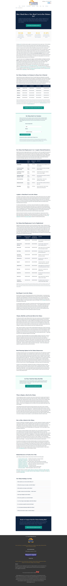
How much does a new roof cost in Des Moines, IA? (25, 481)
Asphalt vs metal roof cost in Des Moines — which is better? (27, 491)
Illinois (27, 561)
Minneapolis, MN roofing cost (22, 462)
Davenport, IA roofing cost (22, 461)
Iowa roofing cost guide (33, 65)
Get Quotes (42, 545)
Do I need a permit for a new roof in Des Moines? (25, 497)
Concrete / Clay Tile (20, 182)
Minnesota (37, 561)
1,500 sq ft (18, 90)
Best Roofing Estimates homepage (35, 68)
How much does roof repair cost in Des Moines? (25, 488)
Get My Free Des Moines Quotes (33, 386)
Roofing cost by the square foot (23, 466)
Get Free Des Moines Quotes (33, 25)
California (20, 561)
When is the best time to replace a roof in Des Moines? (26, 510)
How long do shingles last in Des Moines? (24, 494)
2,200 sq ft (18, 95)
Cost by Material (24, 545)
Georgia (23, 562)
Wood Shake (19, 186)
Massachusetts (41, 561)
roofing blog (25, 69)
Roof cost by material (21, 467)
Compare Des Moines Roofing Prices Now (33, 107)
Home (16, 7)
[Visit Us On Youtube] (50, 3)
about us (33, 69)
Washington (38, 562)
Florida (25, 561)
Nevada (45, 561)
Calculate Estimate (25, 134)
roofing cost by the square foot (41, 66)
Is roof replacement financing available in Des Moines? (26, 507)
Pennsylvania (30, 561)
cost (20, 44)
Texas (22, 561)
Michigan (32, 562)
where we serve (47, 68)
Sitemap (34, 546)
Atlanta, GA (32, 469)
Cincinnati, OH (41, 469)
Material (26, 128)
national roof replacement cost (25, 66)
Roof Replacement (29, 545)
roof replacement (21, 448)
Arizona (35, 562)
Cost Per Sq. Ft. (20, 545)
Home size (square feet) (28, 123)
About (37, 545)
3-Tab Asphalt (19, 164)
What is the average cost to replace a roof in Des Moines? (26, 484)
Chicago (29, 469)
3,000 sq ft (18, 97)
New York (17, 561)
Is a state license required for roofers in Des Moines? (26, 504)
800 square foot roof (43, 102)
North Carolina (28, 562)
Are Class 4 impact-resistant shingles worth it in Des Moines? (27, 500)
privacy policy (23, 472)
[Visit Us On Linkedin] (48, 3)
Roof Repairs (34, 545)
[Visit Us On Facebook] (49, 3)
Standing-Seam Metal (20, 175)
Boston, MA (36, 469)
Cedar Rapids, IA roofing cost (22, 460)
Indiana (34, 561)
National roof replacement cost (23, 465)
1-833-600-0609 (48, 1)
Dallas (45, 469)
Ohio (25, 562)
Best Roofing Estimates (33, 2)
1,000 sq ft (18, 88)
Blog (39, 545)
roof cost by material (30, 103)
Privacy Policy (31, 546)
